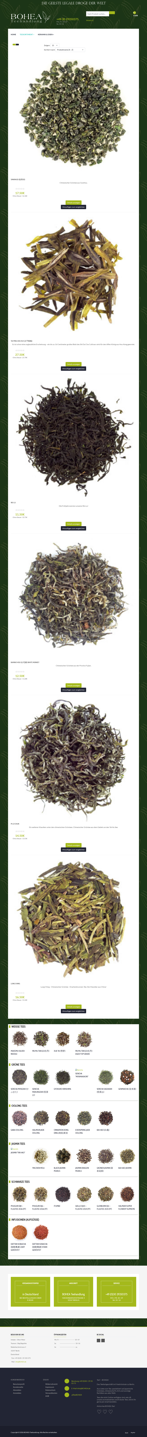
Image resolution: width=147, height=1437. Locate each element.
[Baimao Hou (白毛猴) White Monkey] (73, 597)
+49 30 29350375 (68, 19)
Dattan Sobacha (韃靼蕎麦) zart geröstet (18, 1247)
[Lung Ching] (73, 918)
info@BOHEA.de (20, 1362)
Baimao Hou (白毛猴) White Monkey (25, 662)
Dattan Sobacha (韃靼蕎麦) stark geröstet (39, 1247)
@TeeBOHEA (76, 1395)
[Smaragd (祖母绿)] (73, 114)
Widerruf (89, 20)
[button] (27, 34)
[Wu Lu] (73, 437)
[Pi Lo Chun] (73, 759)
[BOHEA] (30, 19)
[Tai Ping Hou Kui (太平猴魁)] (73, 276)
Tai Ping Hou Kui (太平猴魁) (21, 341)
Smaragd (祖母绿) (18, 179)
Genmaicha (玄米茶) (127, 1089)
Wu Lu (13, 502)
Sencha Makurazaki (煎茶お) (40, 1092)
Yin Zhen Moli (38, 1168)
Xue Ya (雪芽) (59, 1051)
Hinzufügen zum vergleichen (73, 207)
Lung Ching (15, 984)
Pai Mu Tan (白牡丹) (40, 1051)
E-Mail (74, 1388)
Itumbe (57, 1206)
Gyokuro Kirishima (62, 1089)
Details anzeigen (73, 202)
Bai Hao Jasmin (124, 1168)
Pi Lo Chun (15, 824)
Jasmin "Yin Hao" (18, 1152)
